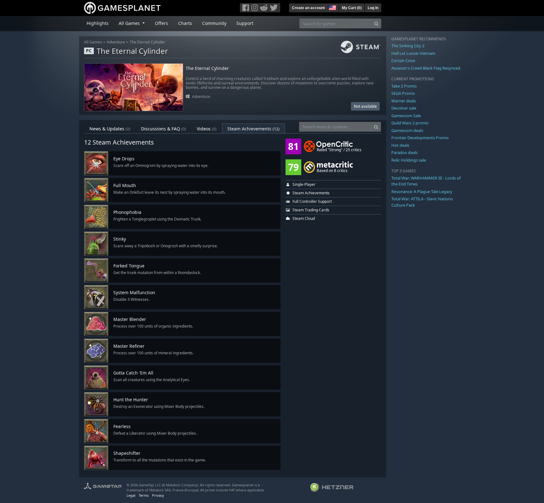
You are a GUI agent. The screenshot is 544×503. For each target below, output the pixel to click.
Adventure (116, 42)
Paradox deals (404, 152)
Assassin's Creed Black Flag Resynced (425, 68)
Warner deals (403, 101)
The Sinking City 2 (407, 46)
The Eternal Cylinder (147, 42)
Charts (185, 23)
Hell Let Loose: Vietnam (413, 53)
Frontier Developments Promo (420, 137)
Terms (144, 495)
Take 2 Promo (404, 86)
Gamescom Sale (406, 115)
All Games (93, 42)
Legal (131, 495)
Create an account (308, 8)
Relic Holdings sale (408, 160)
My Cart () (352, 8)
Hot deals (400, 145)
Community (214, 23)
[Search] (376, 23)
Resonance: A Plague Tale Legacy (421, 191)
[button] (332, 7)
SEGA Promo (403, 93)
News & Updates (109, 129)
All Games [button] (130, 23)
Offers (161, 23)
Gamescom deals (407, 130)
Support (244, 23)
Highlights (98, 23)
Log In (373, 8)
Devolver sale (403, 108)
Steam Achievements (253, 129)
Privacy (158, 495)
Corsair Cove (403, 60)
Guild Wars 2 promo (409, 123)
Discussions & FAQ (163, 129)
